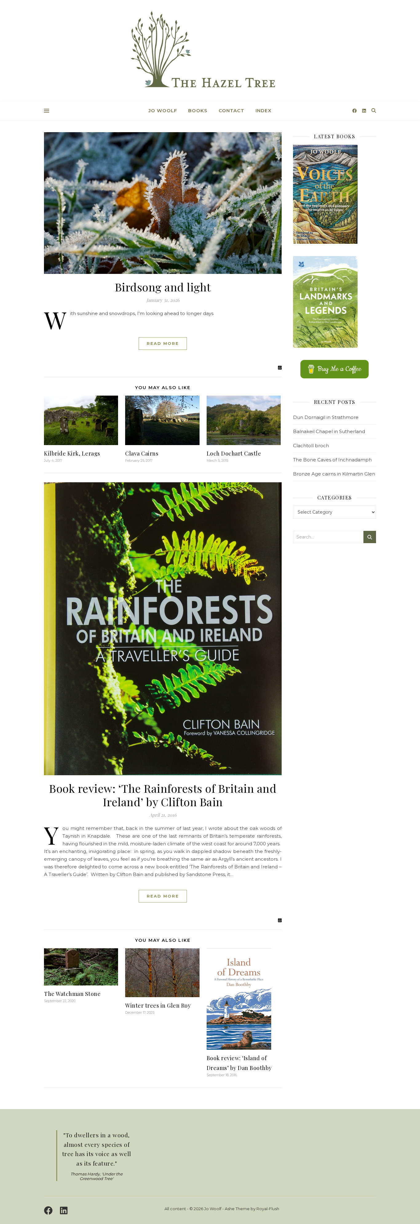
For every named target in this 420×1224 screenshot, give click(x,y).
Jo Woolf (163, 110)
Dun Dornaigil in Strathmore (326, 417)
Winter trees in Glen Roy (158, 1005)
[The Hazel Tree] (210, 51)
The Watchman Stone (72, 993)
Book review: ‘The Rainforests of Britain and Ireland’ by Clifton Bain (162, 795)
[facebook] (355, 110)
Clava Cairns (141, 453)
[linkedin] (364, 110)
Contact (231, 110)
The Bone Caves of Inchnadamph (332, 460)
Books (198, 110)
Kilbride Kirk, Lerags (72, 453)
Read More (163, 343)
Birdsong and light (163, 286)
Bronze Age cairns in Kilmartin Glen (334, 474)
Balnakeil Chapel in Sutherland (329, 431)
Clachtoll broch (311, 445)
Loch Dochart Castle (234, 453)
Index (263, 110)
